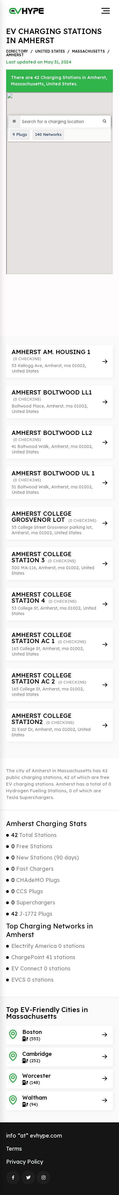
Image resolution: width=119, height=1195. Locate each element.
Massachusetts (88, 51)
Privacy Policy (24, 1161)
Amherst (15, 55)
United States (50, 51)
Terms (14, 1148)
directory (17, 51)
